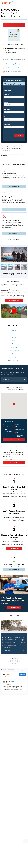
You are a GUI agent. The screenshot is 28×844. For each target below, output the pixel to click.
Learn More (13, 186)
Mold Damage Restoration (13, 71)
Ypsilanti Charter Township (14, 360)
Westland (14, 357)
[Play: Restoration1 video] (14, 311)
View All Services (14, 239)
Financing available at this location (15, 59)
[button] (4, 267)
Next (19, 135)
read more (4, 155)
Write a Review (14, 462)
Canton (14, 330)
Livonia (14, 333)
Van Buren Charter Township (14, 350)
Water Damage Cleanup (13, 64)
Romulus (14, 343)
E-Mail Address (7, 109)
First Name (6, 94)
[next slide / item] (26, 258)
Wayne (14, 353)
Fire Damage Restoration (13, 67)
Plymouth (14, 340)
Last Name (6, 102)
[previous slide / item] (2, 258)
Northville (14, 337)
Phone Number (7, 124)
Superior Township (14, 347)
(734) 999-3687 (15, 25)
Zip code (6, 116)
